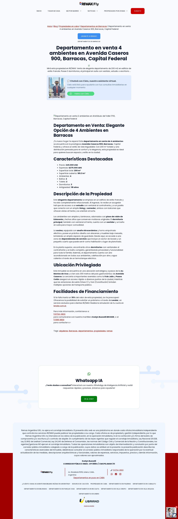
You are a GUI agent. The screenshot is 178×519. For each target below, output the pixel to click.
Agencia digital (89, 506)
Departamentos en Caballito (144, 484)
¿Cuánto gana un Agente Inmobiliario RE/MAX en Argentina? (46, 484)
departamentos (85, 331)
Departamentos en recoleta (88, 489)
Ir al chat (89, 399)
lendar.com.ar (60, 305)
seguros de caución (80, 484)
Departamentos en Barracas (94, 26)
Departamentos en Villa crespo (113, 489)
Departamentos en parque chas (62, 489)
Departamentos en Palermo (120, 484)
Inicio (39, 11)
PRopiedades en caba (99, 484)
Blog (56, 26)
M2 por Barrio (72, 11)
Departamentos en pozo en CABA (89, 477)
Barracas (73, 331)
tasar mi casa (54, 11)
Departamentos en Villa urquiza (141, 489)
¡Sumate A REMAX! (89, 36)
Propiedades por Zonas (114, 11)
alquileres (63, 331)
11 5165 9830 (59, 319)
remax (109, 331)
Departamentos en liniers (89, 494)
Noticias (91, 11)
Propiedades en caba (69, 26)
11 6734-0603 (59, 314)
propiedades (100, 331)
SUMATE (137, 11)
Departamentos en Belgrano (35, 489)
